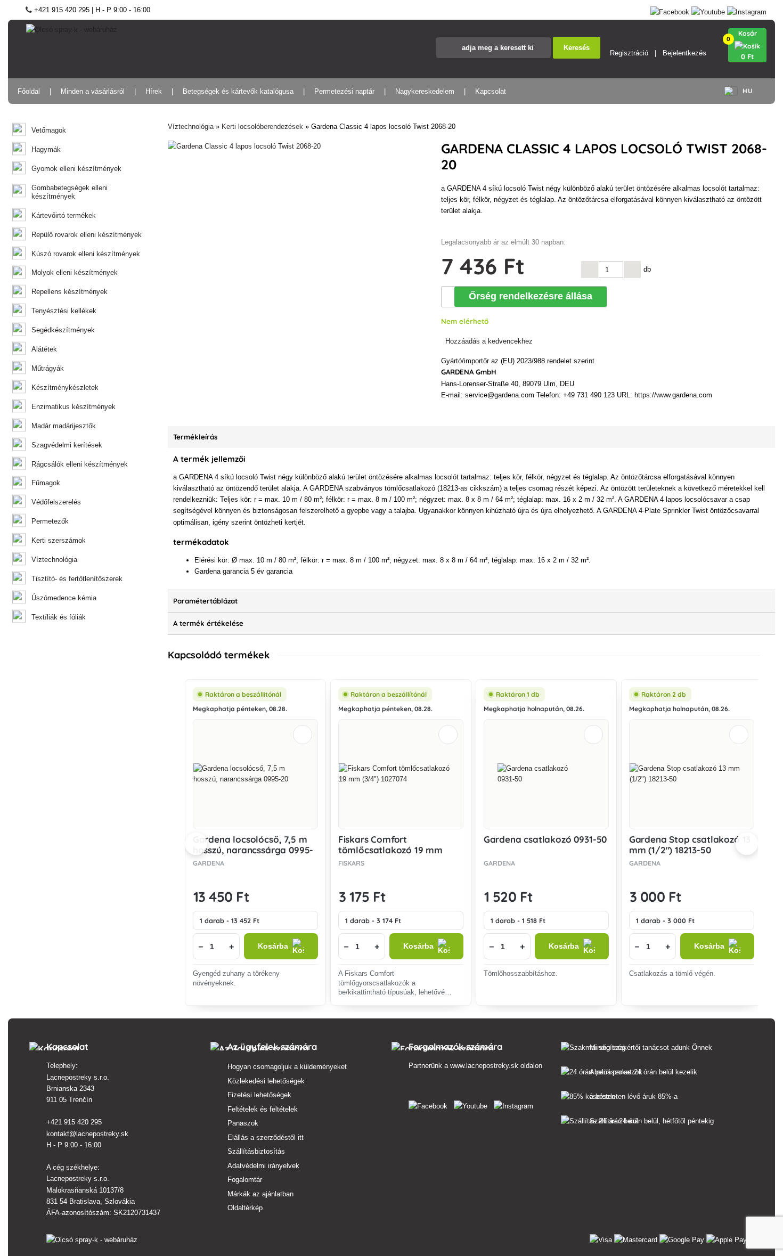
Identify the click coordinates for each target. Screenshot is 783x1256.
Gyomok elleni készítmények (76, 169)
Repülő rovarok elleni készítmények (86, 235)
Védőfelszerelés (56, 502)
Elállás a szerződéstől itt (265, 1137)
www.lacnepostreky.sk (484, 1066)
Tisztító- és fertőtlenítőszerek (77, 579)
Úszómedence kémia (63, 598)
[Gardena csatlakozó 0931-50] (545, 774)
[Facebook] (669, 10)
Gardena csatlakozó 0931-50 (545, 839)
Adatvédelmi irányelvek (263, 1166)
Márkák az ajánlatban (260, 1194)
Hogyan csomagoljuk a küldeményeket (287, 1067)
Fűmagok (45, 483)
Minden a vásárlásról (93, 91)
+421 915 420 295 (74, 1122)
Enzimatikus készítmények (73, 407)
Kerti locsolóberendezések (262, 127)
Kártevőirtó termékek (63, 215)
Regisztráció (629, 53)
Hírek (153, 91)
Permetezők (50, 521)
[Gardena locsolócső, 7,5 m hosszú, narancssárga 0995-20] (255, 774)
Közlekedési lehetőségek (266, 1081)
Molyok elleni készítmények (74, 272)
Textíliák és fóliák (58, 617)
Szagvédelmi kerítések (66, 445)
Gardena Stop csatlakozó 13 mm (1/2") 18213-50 (690, 844)
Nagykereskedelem (424, 91)
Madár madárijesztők (63, 426)
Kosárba (273, 946)
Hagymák (46, 149)
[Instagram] (746, 10)
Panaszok (242, 1123)
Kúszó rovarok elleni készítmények (85, 254)
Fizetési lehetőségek (259, 1095)
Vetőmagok (48, 130)
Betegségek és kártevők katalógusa (238, 91)
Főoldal (29, 91)
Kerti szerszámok (58, 540)
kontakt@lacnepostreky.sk (87, 1134)
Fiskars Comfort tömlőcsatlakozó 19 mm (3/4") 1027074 (390, 850)
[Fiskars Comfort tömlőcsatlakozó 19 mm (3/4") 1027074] (401, 774)
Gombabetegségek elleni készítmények (69, 192)
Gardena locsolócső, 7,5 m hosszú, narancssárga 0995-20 (253, 850)
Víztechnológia (54, 560)
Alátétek (44, 349)
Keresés (577, 48)
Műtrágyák (47, 368)
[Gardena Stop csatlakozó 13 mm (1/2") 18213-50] (692, 774)
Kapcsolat (490, 91)
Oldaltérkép (245, 1208)
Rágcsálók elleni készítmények (79, 464)
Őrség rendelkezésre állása (530, 296)
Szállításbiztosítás (256, 1151)
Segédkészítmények (63, 330)
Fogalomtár (244, 1180)
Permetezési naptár (344, 91)
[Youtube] (708, 10)
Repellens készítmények (69, 292)
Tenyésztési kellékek (63, 311)
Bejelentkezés (684, 53)
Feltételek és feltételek (262, 1109)
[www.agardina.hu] (430, 1104)
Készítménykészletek (65, 388)
